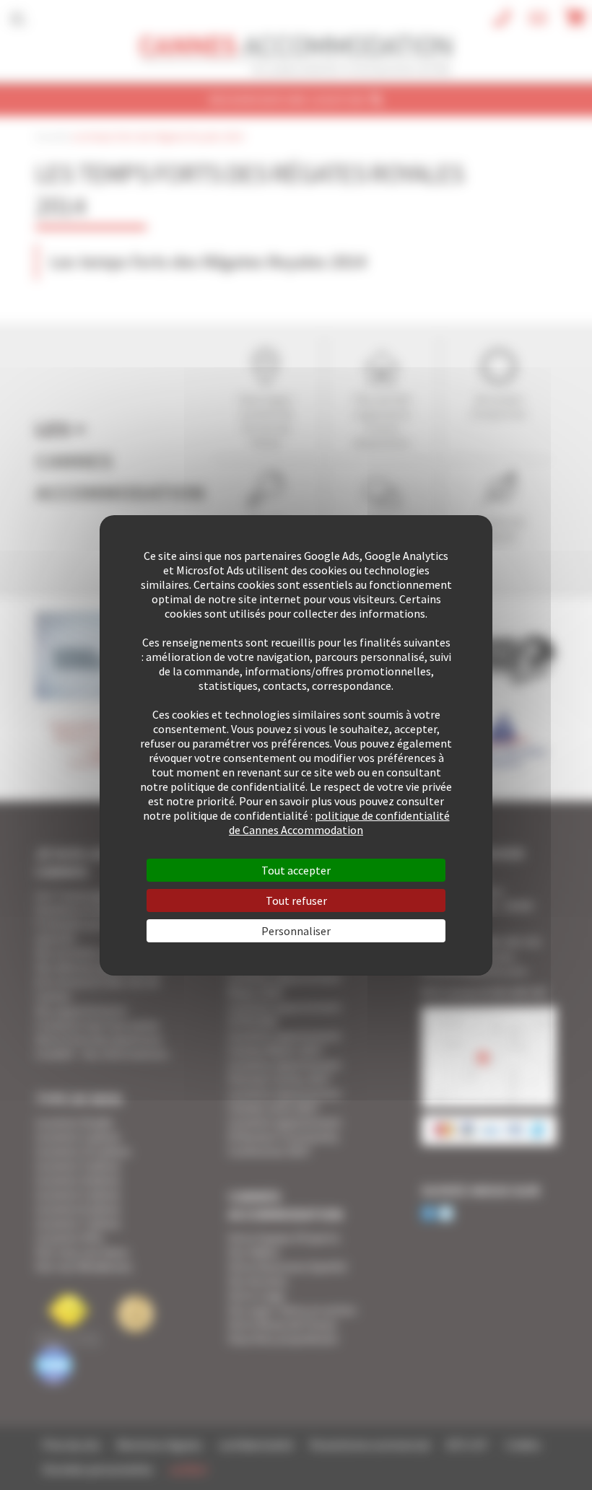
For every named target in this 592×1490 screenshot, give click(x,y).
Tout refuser (296, 900)
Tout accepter (296, 870)
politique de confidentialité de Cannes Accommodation (339, 822)
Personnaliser (296, 931)
